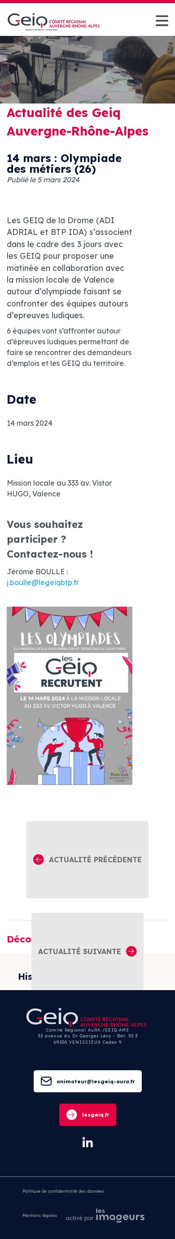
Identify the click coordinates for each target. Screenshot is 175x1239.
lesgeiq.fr (95, 1114)
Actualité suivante (79, 951)
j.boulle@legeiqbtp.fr (43, 582)
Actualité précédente (95, 859)
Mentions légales (39, 1215)
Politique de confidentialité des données (63, 1191)
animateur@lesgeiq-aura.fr (96, 1081)
